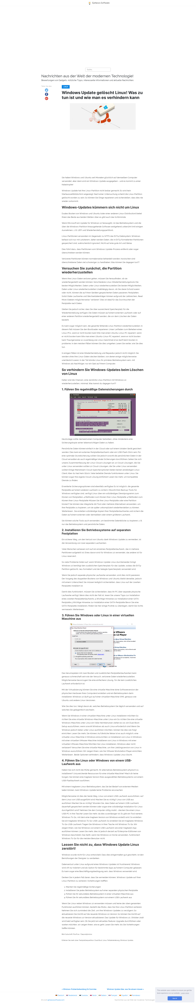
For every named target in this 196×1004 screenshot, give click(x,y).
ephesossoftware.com (55, 1000)
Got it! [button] (175, 998)
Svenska (84, 995)
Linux (65, 87)
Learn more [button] (185, 993)
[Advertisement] (98, 23)
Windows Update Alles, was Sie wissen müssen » (125, 989)
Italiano (103, 995)
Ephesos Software (101, 3)
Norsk (94, 995)
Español (124, 995)
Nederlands (72, 995)
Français (114, 995)
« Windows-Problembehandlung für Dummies (79, 989)
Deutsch (61, 995)
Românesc (136, 995)
